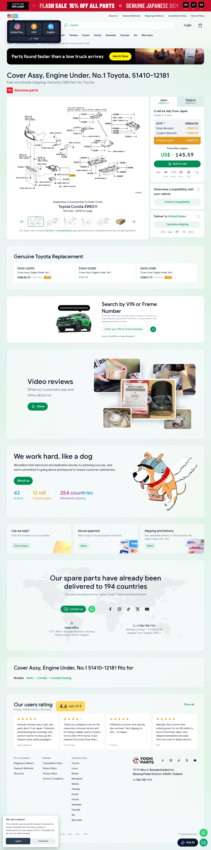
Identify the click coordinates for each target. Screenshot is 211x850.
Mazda (75, 784)
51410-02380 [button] (87, 268)
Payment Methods (23, 768)
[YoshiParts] (143, 760)
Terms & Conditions (53, 778)
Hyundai (76, 809)
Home (10, 43)
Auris (29, 678)
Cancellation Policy (53, 763)
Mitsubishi (77, 778)
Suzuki (75, 794)
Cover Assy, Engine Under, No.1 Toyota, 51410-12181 (64, 43)
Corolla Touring (61, 678)
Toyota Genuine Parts (26, 43)
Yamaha (76, 789)
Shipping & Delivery (24, 763)
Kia (73, 815)
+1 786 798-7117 (145, 625)
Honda (75, 799)
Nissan (75, 773)
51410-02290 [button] (25, 268)
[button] (36, 222)
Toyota (75, 763)
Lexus (75, 768)
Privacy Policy (50, 773)
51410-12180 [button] (148, 268)
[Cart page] (200, 25)
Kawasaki (76, 804)
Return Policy (50, 768)
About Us (19, 773)
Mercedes (77, 820)
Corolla (42, 678)
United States (177, 216)
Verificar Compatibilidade (58, 230)
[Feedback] (204, 843)
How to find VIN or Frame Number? (118, 336)
